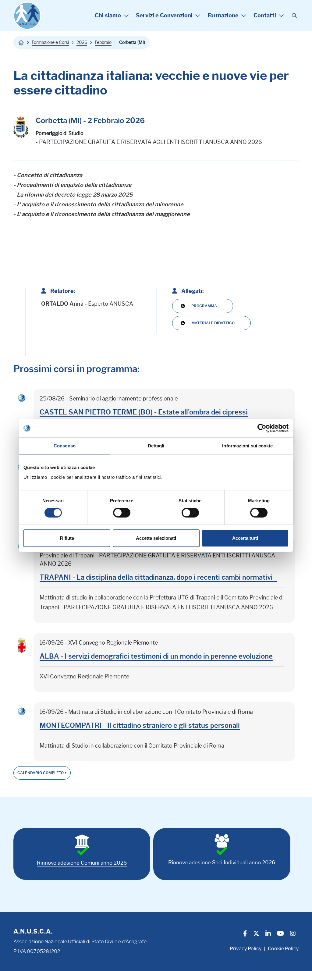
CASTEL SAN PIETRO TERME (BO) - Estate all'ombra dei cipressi (144, 412)
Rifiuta (67, 538)
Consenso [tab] (65, 445)
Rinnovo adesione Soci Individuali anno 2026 (221, 862)
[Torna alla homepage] (21, 43)
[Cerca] (294, 16)
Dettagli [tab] (156, 445)
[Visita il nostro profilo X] (256, 934)
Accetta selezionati (156, 538)
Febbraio (103, 42)
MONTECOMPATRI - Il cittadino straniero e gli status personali (140, 725)
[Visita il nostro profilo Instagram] (293, 934)
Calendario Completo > (42, 772)
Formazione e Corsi (50, 42)
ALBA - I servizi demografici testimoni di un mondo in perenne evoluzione (156, 656)
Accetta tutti (245, 538)
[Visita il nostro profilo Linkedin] (268, 934)
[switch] (121, 513)
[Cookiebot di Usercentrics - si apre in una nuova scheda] (262, 428)
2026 (81, 42)
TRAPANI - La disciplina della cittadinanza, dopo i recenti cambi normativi (158, 577)
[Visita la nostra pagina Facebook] (245, 934)
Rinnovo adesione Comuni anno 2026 (82, 863)
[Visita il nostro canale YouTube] (280, 934)
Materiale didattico (213, 323)
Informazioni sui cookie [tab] (247, 445)
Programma (204, 306)
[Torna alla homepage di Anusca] (27, 16)
